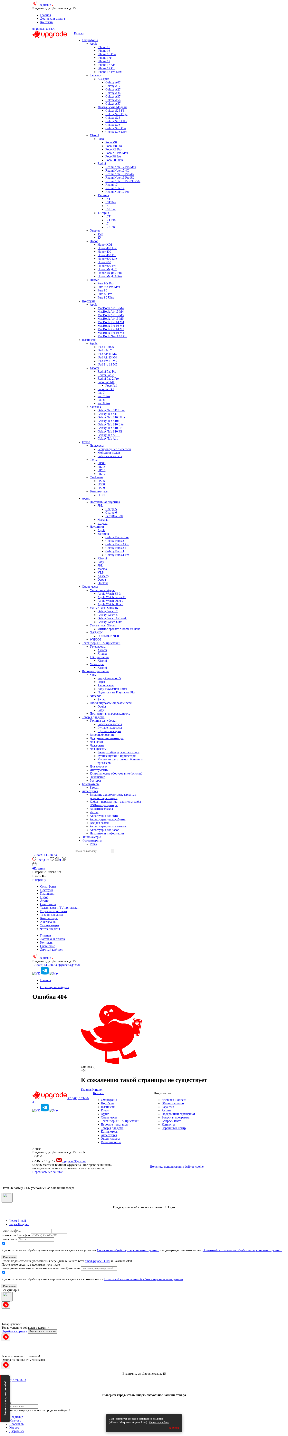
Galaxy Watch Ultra (110, 621)
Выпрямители (99, 491)
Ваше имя (8, 1231)
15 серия (103, 195)
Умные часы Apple (102, 590)
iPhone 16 (104, 50)
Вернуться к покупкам (42, 1331)
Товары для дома (93, 717)
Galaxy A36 (112, 93)
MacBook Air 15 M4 (111, 311)
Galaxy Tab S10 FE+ (111, 428)
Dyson (86, 442)
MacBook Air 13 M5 (111, 315)
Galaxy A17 (112, 86)
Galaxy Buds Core (117, 537)
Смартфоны (90, 40)
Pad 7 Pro (104, 396)
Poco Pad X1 (106, 389)
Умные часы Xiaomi (103, 625)
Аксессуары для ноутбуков (107, 819)
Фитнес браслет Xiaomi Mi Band (119, 629)
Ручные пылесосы (110, 727)
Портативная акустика (105, 502)
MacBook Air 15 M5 (111, 318)
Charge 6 (111, 512)
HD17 (101, 473)
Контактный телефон (16, 1235)
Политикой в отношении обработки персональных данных (242, 1250)
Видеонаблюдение (102, 734)
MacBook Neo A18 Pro (112, 336)
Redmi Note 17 (114, 188)
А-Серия (103, 79)
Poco (101, 138)
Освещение (97, 777)
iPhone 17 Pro (106, 68)
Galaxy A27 (112, 89)
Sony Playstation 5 (109, 678)
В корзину (39, 879)
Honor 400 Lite (107, 248)
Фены (94, 459)
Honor (94, 241)
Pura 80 (102, 290)
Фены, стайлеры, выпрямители (118, 752)
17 (107, 223)
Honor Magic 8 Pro (110, 276)
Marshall (103, 519)
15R (100, 234)
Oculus (102, 706)
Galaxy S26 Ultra (116, 131)
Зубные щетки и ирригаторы (117, 755)
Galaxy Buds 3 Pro (117, 544)
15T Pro (110, 202)
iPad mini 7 (105, 350)
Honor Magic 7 (107, 269)
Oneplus (95, 230)
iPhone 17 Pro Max (110, 71)
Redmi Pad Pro (107, 371)
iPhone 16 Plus (107, 54)
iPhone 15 (104, 47)
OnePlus (103, 583)
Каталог (80, 33)
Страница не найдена (54, 987)
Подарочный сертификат (178, 1114)
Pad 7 (101, 392)
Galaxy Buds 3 (114, 540)
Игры (101, 681)
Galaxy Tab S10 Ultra (111, 417)
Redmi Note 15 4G (117, 170)
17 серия (103, 212)
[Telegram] (45, 973)
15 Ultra (110, 209)
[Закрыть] (7, 1198)
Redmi (102, 163)
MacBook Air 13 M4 (111, 308)
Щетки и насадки (109, 731)
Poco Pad (111, 385)
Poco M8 (111, 142)
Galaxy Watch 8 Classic (112, 618)
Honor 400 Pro (107, 255)
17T (107, 216)
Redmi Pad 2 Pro (108, 378)
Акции (166, 1110)
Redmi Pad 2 (106, 375)
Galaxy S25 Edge (116, 114)
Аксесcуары (90, 791)
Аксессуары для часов (104, 830)
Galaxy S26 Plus (115, 128)
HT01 (101, 495)
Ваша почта (9, 1239)
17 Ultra (110, 227)
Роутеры (95, 780)
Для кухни (97, 745)
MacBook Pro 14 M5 (111, 329)
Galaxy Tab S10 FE (110, 431)
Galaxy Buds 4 (114, 551)
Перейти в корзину (14, 1331)
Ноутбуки (88, 301)
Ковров (14, 1427)
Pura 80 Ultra (106, 297)
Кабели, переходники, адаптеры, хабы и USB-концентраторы (116, 803)
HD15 (101, 466)
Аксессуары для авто (104, 815)
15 (107, 205)
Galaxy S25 (112, 117)
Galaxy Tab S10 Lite (110, 424)
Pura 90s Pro (105, 283)
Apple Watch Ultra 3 (110, 604)
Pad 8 (101, 399)
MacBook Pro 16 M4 (111, 325)
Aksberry (103, 576)
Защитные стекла (101, 808)
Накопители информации (107, 833)
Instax (93, 844)
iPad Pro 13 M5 (107, 364)
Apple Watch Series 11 (112, 597)
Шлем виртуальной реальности (111, 703)
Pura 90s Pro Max (109, 287)
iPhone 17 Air (106, 64)
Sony (101, 562)
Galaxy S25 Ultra (116, 121)
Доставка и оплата (52, 18)
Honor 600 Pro (107, 265)
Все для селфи (99, 822)
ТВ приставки (99, 657)
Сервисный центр (174, 1128)
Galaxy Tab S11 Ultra (111, 410)
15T (107, 198)
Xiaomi (94, 135)
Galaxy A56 (112, 100)
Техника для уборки (103, 720)
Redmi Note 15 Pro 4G (119, 174)
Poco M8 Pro (113, 145)
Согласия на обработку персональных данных (128, 1250)
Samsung (95, 75)
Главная (45, 15)
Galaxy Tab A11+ (109, 435)
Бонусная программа (175, 1117)
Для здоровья (98, 766)
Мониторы (97, 664)
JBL (100, 505)
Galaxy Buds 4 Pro (117, 554)
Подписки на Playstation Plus (117, 692)
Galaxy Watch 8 (108, 614)
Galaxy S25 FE (115, 110)
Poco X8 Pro (113, 149)
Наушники (97, 526)
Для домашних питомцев (106, 738)
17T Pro (110, 220)
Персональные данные (47, 1172)
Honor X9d (105, 244)
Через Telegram (19, 1224)
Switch (102, 699)
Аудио (86, 498)
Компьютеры (90, 784)
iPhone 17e (104, 57)
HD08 (101, 463)
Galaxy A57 (112, 103)
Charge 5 (111, 509)
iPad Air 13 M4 (107, 357)
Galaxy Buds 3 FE (117, 547)
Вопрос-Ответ (171, 1121)
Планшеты (89, 339)
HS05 (101, 480)
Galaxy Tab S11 (108, 413)
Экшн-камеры (91, 837)
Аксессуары (106, 685)
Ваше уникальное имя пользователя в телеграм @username (41, 1268)
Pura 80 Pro (105, 294)
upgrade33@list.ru (43, 28)
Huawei (95, 279)
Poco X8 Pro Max (116, 153)
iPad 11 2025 (106, 346)
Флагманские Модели (112, 107)
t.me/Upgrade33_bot (97, 1261)
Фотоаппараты (92, 840)
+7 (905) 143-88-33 (44, 854)
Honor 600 (104, 262)
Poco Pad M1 (106, 382)
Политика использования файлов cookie (177, 1166)
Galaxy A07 (112, 82)
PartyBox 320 (114, 516)
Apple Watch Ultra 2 (110, 600)
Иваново (15, 1420)
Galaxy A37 (112, 96)
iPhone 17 (104, 61)
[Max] (54, 973)
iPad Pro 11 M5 (107, 361)
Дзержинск (16, 1431)
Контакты (46, 22)
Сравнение (47, 946)
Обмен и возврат (173, 1103)
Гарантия (168, 1106)
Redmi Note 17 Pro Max (120, 167)
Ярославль (16, 1424)
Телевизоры (98, 646)
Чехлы (94, 812)
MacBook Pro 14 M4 (111, 322)
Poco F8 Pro (113, 156)
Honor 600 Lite (107, 258)
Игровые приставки (95, 671)
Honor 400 (104, 251)
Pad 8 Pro (104, 403)
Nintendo (95, 696)
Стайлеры (96, 477)
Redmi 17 (111, 184)
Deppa (102, 579)
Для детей (96, 741)
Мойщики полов (109, 452)
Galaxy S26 (112, 124)
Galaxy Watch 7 (108, 611)
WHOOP (95, 639)
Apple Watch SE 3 (109, 593)
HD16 (101, 470)
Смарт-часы (90, 586)
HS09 (101, 488)
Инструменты (99, 770)
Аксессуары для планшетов (108, 826)
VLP (101, 572)
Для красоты (98, 748)
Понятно (173, 1427)
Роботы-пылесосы (110, 456)
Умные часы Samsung (104, 607)
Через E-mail (17, 1220)
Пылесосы (97, 445)
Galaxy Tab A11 (108, 438)
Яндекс (102, 523)
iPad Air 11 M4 (107, 354)
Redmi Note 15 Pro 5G (119, 177)
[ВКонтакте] (36, 973)
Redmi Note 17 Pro (117, 191)
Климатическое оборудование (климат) (116, 773)
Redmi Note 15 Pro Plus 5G (122, 181)
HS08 (101, 484)
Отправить (9, 1257)
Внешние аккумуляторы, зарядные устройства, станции (113, 796)
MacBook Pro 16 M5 (111, 332)
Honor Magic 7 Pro (110, 272)
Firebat (94, 787)
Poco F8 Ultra (114, 160)
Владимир (44, 4)
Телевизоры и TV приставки (101, 643)
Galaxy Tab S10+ (109, 421)
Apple (93, 43)
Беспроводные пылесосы (114, 449)
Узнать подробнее (159, 1422)
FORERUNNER (108, 636)
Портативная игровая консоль (110, 713)
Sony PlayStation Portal (112, 688)
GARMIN (96, 632)
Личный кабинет (51, 949)
